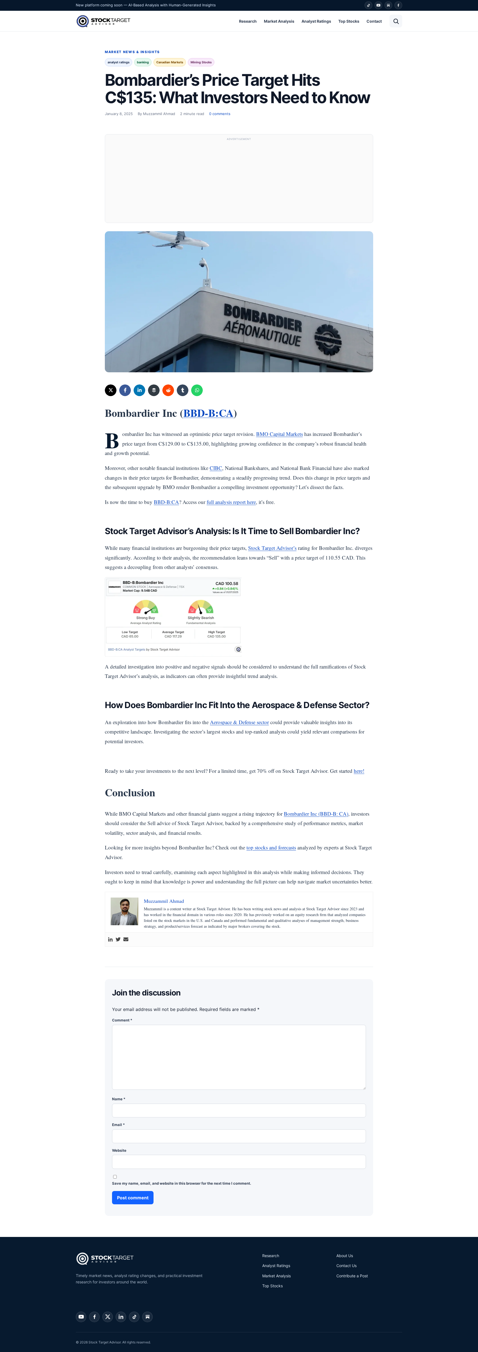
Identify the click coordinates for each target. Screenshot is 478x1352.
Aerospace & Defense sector (239, 722)
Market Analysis (279, 21)
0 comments (219, 113)
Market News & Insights (132, 52)
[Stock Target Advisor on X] (107, 1317)
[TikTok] (368, 5)
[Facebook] (398, 5)
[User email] (125, 939)
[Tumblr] (182, 390)
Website (119, 1150)
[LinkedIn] (139, 390)
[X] (110, 390)
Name (118, 1099)
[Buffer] (154, 390)
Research (248, 21)
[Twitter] (118, 939)
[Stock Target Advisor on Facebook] (94, 1317)
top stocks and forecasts (271, 847)
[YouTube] (378, 5)
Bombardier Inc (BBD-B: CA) (316, 813)
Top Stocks (348, 21)
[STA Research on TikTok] (134, 1317)
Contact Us (346, 1265)
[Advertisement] (239, 181)
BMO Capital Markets (279, 433)
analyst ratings (118, 62)
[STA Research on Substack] (147, 1317)
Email (118, 1124)
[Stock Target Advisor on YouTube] (81, 1317)
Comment (122, 1020)
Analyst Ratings (316, 21)
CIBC (216, 467)
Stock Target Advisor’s (272, 547)
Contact (374, 21)
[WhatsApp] (197, 390)
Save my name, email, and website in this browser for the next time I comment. (181, 1183)
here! (359, 770)
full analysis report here (231, 501)
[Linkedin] (110, 939)
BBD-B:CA (208, 412)
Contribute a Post (352, 1275)
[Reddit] (168, 390)
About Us (344, 1255)
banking (143, 62)
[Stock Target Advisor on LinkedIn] (121, 1317)
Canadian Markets (169, 62)
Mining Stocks (201, 62)
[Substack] (388, 5)
